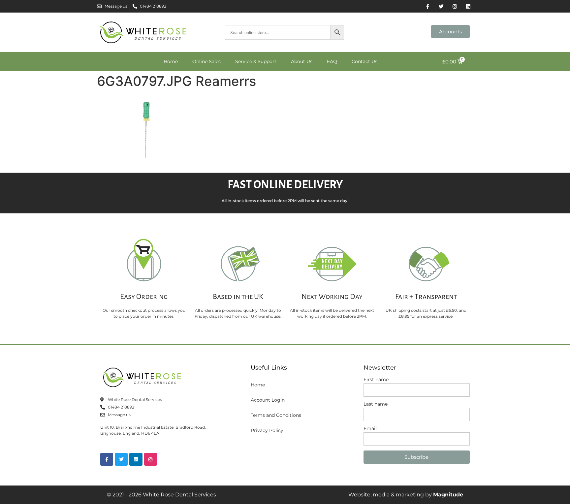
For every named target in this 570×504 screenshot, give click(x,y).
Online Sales (206, 61)
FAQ (332, 61)
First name (376, 379)
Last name (376, 404)
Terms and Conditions (276, 415)
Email (370, 428)
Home (171, 61)
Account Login (268, 400)
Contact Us (364, 61)
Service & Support (255, 61)
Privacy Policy (267, 430)
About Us (301, 61)
